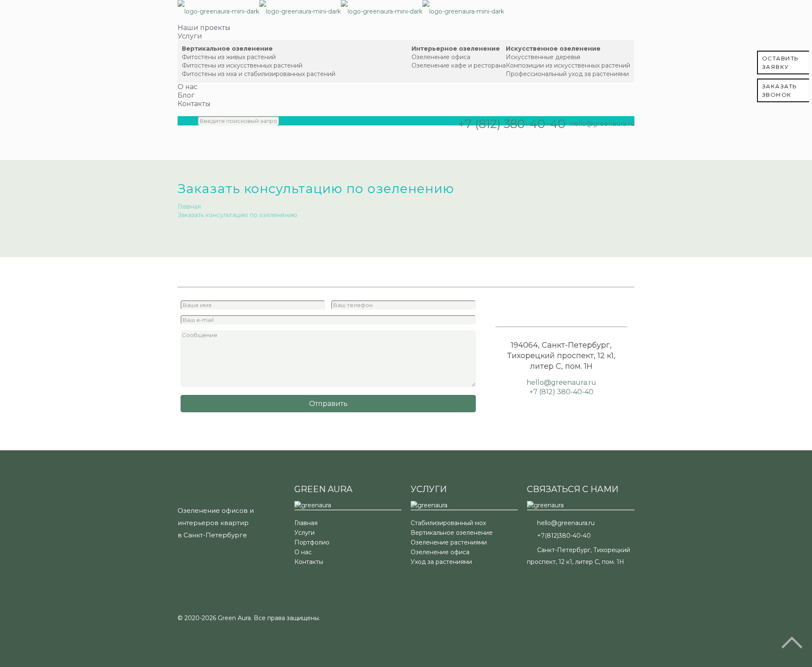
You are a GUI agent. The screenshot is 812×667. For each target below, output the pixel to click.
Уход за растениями (441, 562)
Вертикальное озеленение (452, 532)
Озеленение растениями (449, 542)
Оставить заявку (780, 62)
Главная (189, 206)
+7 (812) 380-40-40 (511, 124)
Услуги (304, 532)
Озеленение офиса (440, 552)
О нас (303, 552)
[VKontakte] (598, 134)
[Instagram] (585, 134)
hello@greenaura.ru (602, 124)
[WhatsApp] (572, 134)
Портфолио (311, 542)
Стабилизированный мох (448, 523)
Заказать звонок (779, 90)
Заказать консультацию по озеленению (237, 215)
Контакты (308, 562)
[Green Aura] (341, 11)
